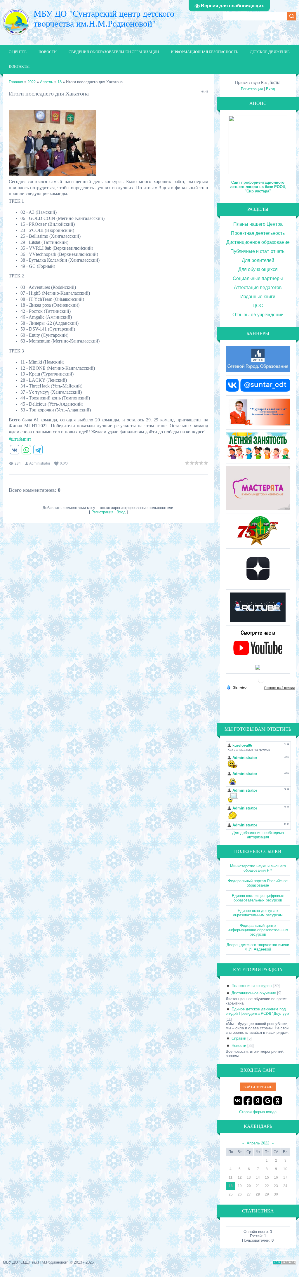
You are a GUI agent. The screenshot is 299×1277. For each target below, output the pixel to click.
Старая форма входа (258, 1112)
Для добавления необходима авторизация (258, 835)
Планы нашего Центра (258, 224)
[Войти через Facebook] (248, 1100)
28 (258, 1194)
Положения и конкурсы (252, 986)
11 (230, 1177)
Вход (121, 512)
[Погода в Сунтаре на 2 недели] (279, 687)
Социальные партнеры (258, 278)
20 (249, 1186)
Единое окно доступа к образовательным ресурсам (258, 912)
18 (60, 82)
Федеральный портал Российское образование (258, 883)
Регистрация (102, 512)
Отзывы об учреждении (258, 314)
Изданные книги (257, 296)
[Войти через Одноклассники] (277, 1100)
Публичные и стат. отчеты (258, 251)
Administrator (39, 463)
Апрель (46, 82)
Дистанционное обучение (254, 993)
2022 (31, 82)
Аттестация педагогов (258, 287)
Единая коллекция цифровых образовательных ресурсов (258, 898)
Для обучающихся (258, 269)
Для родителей (258, 260)
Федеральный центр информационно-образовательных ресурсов (258, 930)
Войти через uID (258, 1087)
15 (267, 1177)
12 (240, 1177)
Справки (239, 1038)
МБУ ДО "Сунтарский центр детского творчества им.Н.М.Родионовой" (104, 18)
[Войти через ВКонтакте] (238, 1100)
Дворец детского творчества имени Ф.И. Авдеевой (258, 947)
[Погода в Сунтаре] (261, 682)
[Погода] (236, 687)
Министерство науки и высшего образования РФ (258, 868)
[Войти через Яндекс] (257, 1100)
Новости (239, 1045)
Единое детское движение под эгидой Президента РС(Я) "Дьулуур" (258, 1011)
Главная (16, 82)
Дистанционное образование (258, 242)
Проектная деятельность (258, 233)
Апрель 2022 (258, 1143)
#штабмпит (20, 439)
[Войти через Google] (267, 1100)
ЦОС (258, 305)
